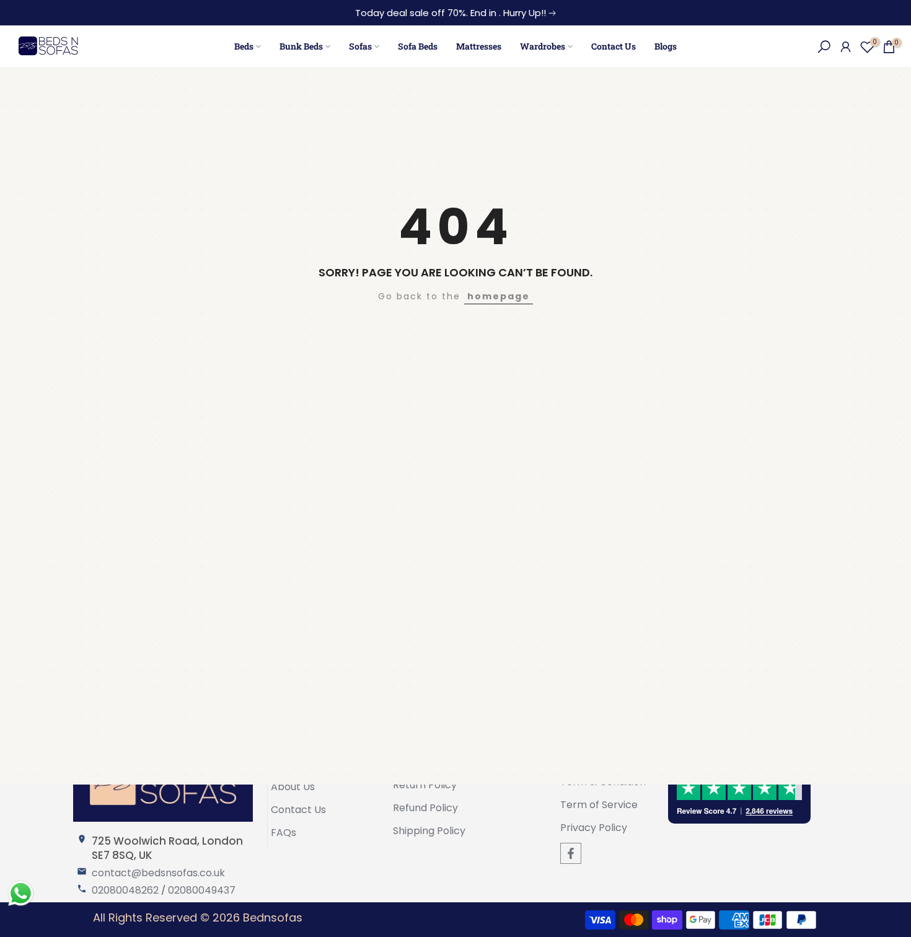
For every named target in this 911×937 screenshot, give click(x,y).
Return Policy (425, 785)
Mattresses (478, 46)
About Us (293, 787)
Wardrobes (542, 46)
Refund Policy (425, 808)
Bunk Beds (301, 46)
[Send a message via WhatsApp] (20, 893)
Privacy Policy (593, 828)
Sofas (360, 46)
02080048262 (125, 890)
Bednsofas (272, 917)
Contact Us (613, 46)
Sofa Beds (418, 46)
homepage (498, 296)
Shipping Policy (429, 831)
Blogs (665, 46)
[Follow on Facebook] (570, 853)
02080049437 (201, 890)
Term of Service (599, 805)
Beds (243, 46)
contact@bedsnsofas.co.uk (158, 873)
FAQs (283, 833)
